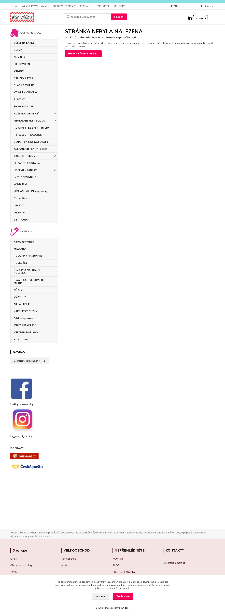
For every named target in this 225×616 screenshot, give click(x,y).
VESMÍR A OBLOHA (25, 92)
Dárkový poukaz (23, 318)
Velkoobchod (68, 558)
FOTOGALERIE (86, 6)
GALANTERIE (22, 304)
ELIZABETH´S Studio (27, 163)
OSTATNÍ (19, 212)
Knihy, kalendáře (24, 241)
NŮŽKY (18, 290)
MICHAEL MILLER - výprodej (30, 191)
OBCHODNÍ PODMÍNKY (64, 6)
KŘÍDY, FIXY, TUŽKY (25, 311)
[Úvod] (35, 17)
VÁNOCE (19, 71)
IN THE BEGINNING (25, 177)
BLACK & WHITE (24, 85)
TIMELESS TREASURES (28, 134)
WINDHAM (20, 184)
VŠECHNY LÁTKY (24, 43)
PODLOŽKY (20, 263)
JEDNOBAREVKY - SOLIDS (29, 120)
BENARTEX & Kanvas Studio (31, 142)
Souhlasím (123, 596)
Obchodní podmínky (21, 565)
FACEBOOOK (103, 6)
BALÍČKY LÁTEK (23, 78)
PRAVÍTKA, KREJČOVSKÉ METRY (29, 281)
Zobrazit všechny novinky (27, 360)
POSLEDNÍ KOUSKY (123, 572)
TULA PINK (20, 198)
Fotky (13, 572)
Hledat (118, 17)
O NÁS (15, 6)
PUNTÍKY (19, 99)
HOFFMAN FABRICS (25, 170)
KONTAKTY (119, 6)
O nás (13, 558)
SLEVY (18, 50)
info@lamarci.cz (176, 563)
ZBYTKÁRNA (21, 219)
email (64, 565)
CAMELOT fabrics (24, 156)
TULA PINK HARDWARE (28, 256)
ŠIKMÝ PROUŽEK (24, 106)
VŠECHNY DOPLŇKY (26, 332)
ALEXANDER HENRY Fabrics (30, 149)
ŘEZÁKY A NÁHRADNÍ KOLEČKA (27, 271)
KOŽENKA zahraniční (26, 113)
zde (126, 607)
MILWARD (20, 248)
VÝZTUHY (20, 297)
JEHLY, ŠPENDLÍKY (25, 325)
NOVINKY (19, 57)
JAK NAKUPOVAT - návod (34, 6)
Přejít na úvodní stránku (83, 53)
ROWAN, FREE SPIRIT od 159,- (32, 127)
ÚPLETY (19, 205)
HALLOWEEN (22, 64)
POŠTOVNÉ (21, 339)
